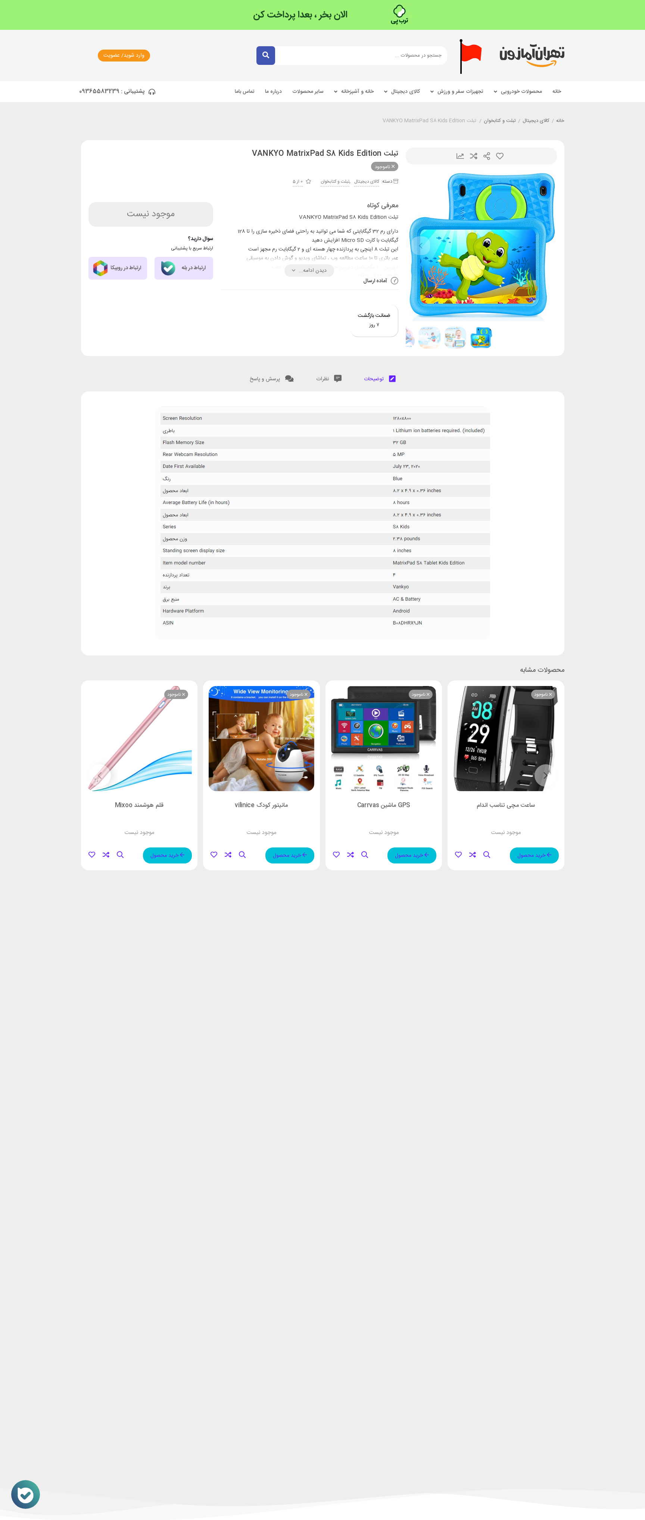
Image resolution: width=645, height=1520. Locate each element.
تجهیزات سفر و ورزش (460, 91)
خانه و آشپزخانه (357, 91)
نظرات (323, 379)
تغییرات (460, 156)
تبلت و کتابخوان (500, 121)
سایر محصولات (308, 91)
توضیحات (374, 379)
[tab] (379, 377)
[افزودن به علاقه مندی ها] (458, 855)
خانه (556, 91)
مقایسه (474, 156)
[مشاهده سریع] (487, 855)
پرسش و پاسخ (265, 379)
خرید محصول (532, 855)
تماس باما (245, 91)
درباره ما (273, 91)
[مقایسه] (472, 855)
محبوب (500, 156)
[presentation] (420, 245)
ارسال (486, 156)
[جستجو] (265, 55)
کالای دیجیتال (405, 91)
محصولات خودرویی (521, 91)
